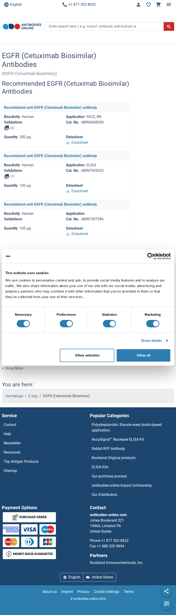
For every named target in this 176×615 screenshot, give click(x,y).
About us (49, 591)
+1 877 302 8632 (82, 4)
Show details (151, 340)
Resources (12, 452)
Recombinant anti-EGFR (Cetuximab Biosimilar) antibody (50, 107)
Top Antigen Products (21, 461)
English (16, 4)
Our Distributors (104, 494)
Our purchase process (109, 476)
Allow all (143, 355)
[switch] (66, 323)
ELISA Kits (100, 467)
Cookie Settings (106, 591)
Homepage (14, 396)
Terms (129, 591)
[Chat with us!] (166, 603)
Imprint (67, 591)
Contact (10, 424)
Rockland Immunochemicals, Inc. (116, 562)
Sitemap (10, 470)
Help (7, 434)
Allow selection (87, 355)
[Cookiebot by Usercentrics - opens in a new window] (151, 256)
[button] (12, 368)
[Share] (166, 591)
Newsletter (12, 443)
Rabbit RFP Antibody (108, 448)
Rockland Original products (113, 458)
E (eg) (33, 396)
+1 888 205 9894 (110, 546)
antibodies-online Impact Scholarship (122, 485)
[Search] (169, 26)
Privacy (83, 591)
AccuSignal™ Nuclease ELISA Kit (118, 439)
